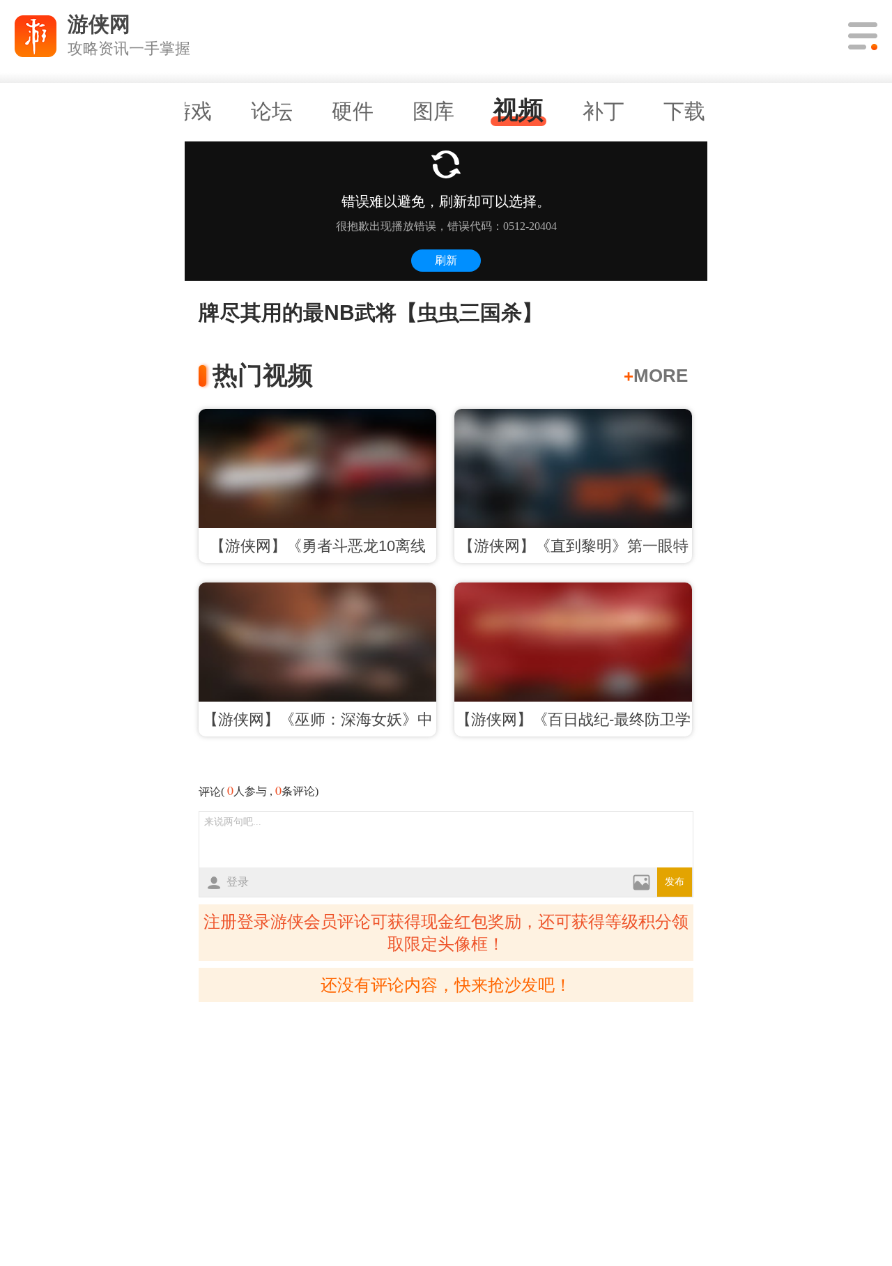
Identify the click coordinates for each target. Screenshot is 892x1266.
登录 (237, 882)
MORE (656, 375)
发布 (674, 882)
